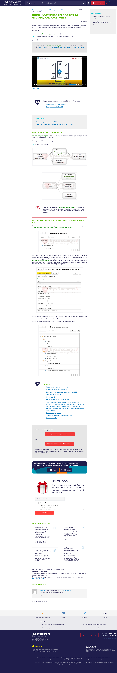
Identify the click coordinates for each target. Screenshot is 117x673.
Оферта (63, 617)
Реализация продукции (53, 413)
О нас (105, 617)
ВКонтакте (67, 470)
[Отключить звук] (67, 84)
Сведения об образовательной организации (42, 619)
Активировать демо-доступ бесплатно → (59, 434)
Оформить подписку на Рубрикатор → (59, 444)
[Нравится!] (41, 595)
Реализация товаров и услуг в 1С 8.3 (57, 389)
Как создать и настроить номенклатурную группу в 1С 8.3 (54, 124)
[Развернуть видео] (84, 84)
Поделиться (35, 88)
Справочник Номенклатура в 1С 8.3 (57, 387)
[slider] (48, 84)
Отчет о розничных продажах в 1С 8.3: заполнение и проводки (71, 529)
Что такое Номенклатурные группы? (57, 399)
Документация (101, 628)
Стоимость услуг (46, 628)
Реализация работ (51, 418)
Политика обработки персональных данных (53, 624)
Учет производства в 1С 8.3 (54, 394)
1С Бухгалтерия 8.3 (57, 10)
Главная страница (37, 10)
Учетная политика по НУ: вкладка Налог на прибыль (62, 402)
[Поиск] (83, 3)
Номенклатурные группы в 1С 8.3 (46, 122)
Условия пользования (74, 628)
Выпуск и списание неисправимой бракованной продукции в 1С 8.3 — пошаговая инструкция (71, 550)
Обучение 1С (47, 10)
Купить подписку (90, 635)
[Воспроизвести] (34, 84)
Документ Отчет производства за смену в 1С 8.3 (61, 392)
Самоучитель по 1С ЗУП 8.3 (54, 107)
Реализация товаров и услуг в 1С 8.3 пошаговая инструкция (43, 551)
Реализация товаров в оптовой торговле (59, 415)
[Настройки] (79, 84)
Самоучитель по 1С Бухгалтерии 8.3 (57, 104)
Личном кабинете (38, 579)
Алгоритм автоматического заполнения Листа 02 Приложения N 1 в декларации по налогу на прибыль (65, 405)
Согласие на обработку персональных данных (94, 624)
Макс (54, 470)
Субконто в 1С (50, 397)
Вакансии (84, 617)
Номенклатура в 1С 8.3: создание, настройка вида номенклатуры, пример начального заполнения (42, 531)
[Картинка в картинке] (82, 84)
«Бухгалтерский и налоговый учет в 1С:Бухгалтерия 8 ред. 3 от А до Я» (61, 47)
